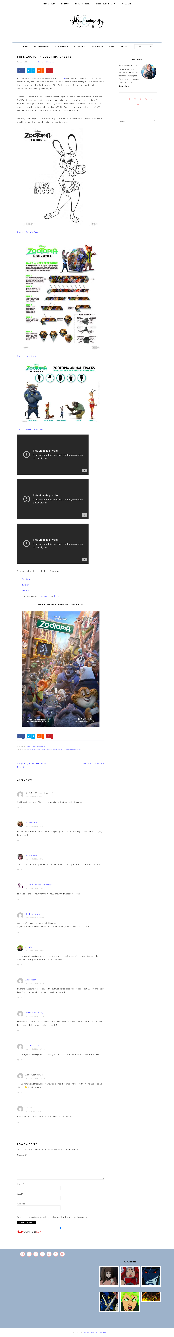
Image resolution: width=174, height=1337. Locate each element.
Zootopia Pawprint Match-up (30, 429)
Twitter (25, 585)
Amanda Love (31, 980)
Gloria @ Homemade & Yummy (38, 885)
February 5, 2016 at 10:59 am (35, 1049)
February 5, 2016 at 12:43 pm (35, 1078)
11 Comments (50, 62)
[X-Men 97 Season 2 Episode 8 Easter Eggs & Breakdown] (151, 1284)
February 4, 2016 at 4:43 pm (34, 859)
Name (20, 1184)
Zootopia (62, 78)
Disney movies (36, 749)
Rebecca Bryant (32, 822)
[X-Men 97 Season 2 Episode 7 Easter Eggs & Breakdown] (109, 1310)
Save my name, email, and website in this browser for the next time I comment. (52, 1217)
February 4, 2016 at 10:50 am (35, 797)
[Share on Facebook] (21, 70)
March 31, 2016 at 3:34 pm (34, 1111)
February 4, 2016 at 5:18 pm (34, 888)
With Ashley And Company (87, 25)
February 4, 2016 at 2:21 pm (34, 826)
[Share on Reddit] (40, 70)
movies (73, 749)
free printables (58, 749)
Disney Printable (47, 749)
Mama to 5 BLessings (34, 1012)
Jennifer (29, 947)
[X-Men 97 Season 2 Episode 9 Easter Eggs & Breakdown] (130, 1284)
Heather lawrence (33, 914)
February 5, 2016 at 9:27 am (34, 1016)
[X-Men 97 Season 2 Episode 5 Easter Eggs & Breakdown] (151, 1300)
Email (20, 1194)
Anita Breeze (31, 855)
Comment (22, 1155)
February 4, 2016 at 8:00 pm (34, 950)
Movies (42, 746)
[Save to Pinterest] (49, 70)
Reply (20, 807)
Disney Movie (35, 746)
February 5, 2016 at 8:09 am (34, 983)
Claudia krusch (32, 1045)
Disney (28, 746)
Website (26, 590)
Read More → (125, 86)
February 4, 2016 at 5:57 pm (34, 918)
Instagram (45, 596)
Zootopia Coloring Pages (28, 232)
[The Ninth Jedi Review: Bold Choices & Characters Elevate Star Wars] (109, 1284)
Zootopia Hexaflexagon (27, 356)
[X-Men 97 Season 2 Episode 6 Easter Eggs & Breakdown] (130, 1310)
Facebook (26, 579)
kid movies (67, 749)
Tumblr (57, 596)
